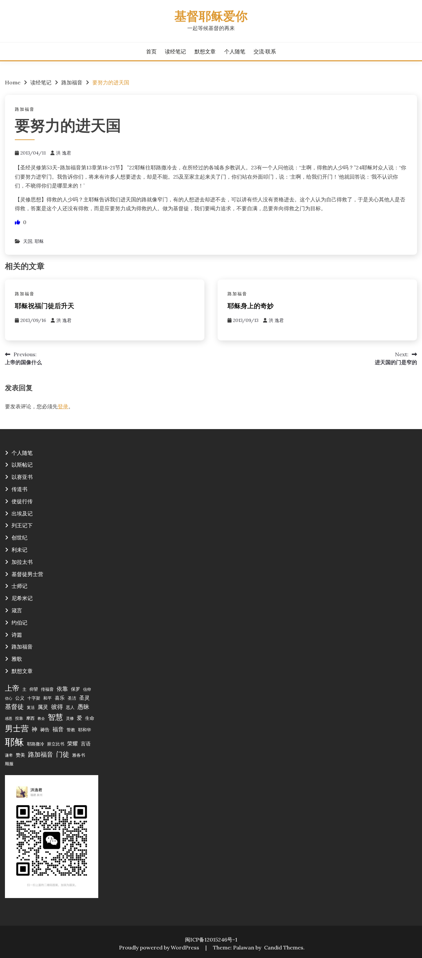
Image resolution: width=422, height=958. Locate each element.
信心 (8, 698)
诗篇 (17, 634)
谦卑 (9, 755)
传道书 (19, 489)
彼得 (57, 707)
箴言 (17, 610)
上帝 (12, 688)
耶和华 (84, 729)
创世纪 (19, 537)
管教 (71, 730)
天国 (27, 241)
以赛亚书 (22, 477)
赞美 (20, 755)
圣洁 (72, 698)
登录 (63, 406)
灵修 (70, 718)
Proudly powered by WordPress (159, 947)
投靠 (19, 718)
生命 (89, 718)
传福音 (47, 689)
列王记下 (22, 525)
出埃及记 (22, 513)
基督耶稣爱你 (211, 17)
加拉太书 (22, 562)
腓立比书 (55, 744)
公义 (19, 698)
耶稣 (39, 241)
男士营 (17, 728)
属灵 (43, 707)
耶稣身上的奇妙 (250, 306)
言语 (86, 743)
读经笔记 (175, 51)
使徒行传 (22, 501)
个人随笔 (234, 51)
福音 (58, 729)
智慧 (55, 717)
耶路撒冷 (35, 743)
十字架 (33, 698)
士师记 (19, 586)
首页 (151, 51)
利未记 (19, 549)
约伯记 (19, 622)
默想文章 (205, 51)
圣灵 (84, 697)
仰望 (33, 689)
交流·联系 (265, 51)
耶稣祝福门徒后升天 (44, 306)
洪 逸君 (63, 153)
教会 (41, 718)
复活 (31, 707)
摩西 (30, 718)
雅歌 (17, 658)
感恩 (8, 718)
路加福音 (25, 109)
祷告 (44, 730)
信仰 (87, 689)
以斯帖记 (22, 464)
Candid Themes (283, 947)
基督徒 (14, 706)
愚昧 (83, 707)
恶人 (70, 707)
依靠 (62, 688)
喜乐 (60, 698)
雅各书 (78, 755)
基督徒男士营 (27, 574)
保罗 (75, 689)
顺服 (9, 763)
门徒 (62, 754)
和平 (47, 698)
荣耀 (72, 743)
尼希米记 (22, 598)
